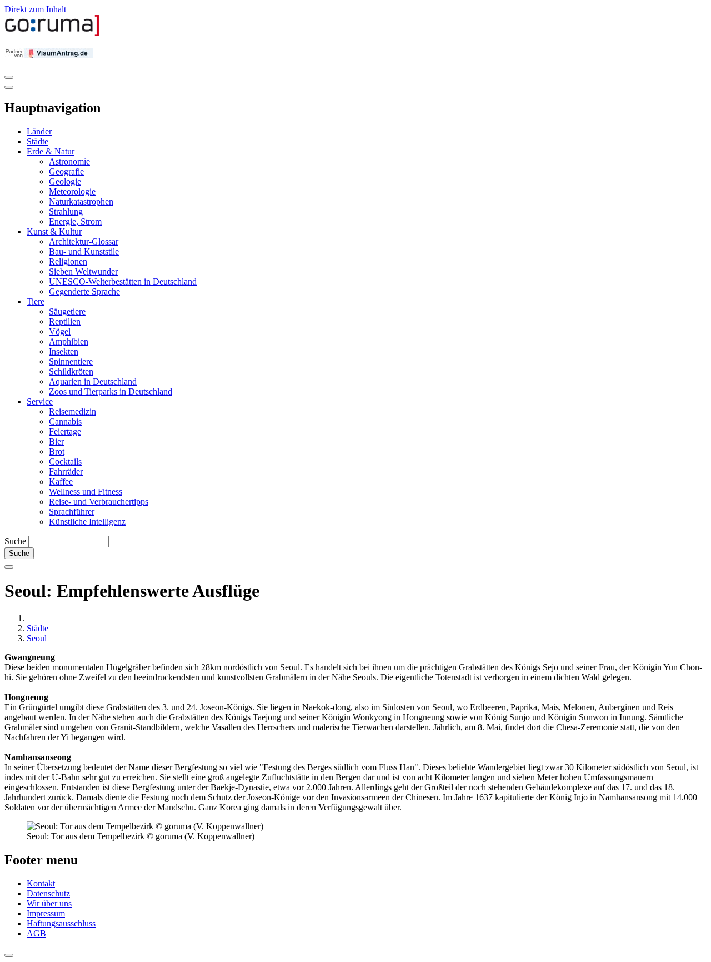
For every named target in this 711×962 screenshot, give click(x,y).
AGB (36, 933)
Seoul (37, 638)
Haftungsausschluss (61, 923)
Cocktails (65, 461)
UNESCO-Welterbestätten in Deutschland (123, 281)
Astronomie (69, 161)
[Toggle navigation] (8, 77)
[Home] (52, 33)
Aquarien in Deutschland (93, 381)
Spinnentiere (71, 361)
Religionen (68, 261)
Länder (39, 131)
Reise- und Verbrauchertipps (98, 501)
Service (40, 401)
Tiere (35, 301)
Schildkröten (71, 371)
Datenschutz (48, 893)
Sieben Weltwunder (83, 271)
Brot (56, 451)
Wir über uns (49, 903)
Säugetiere (67, 311)
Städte (37, 141)
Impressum (46, 913)
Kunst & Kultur (54, 231)
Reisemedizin (72, 411)
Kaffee (61, 481)
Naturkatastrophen (81, 201)
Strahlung (66, 211)
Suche (15, 541)
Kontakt (41, 883)
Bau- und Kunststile (84, 251)
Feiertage (65, 431)
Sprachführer (71, 511)
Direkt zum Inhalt (35, 9)
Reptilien (65, 321)
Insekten (63, 351)
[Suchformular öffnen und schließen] (8, 567)
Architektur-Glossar (83, 241)
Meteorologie (72, 191)
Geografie (66, 171)
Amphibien (68, 341)
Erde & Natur (50, 151)
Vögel (60, 331)
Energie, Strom (75, 221)
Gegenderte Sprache (84, 291)
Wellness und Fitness (85, 491)
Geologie (65, 181)
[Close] (8, 87)
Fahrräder (66, 471)
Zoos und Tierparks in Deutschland (110, 391)
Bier (56, 441)
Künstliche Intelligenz (87, 521)
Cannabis (65, 421)
